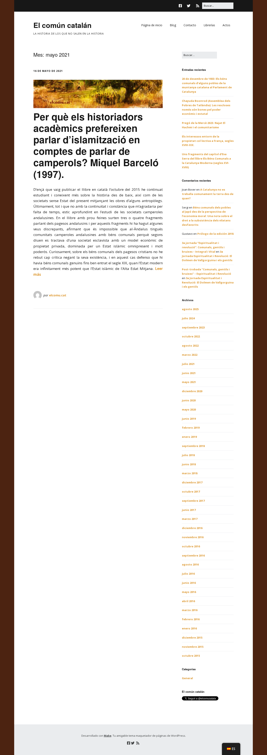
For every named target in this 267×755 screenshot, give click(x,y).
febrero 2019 (190, 427)
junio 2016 (189, 583)
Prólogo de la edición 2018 (215, 234)
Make (107, 736)
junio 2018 (189, 464)
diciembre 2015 (192, 637)
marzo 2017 (189, 519)
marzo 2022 (189, 355)
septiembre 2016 (193, 555)
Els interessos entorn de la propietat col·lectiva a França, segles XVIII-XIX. (208, 141)
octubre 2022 (191, 336)
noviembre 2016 (192, 537)
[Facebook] (181, 5)
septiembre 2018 (193, 446)
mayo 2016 (189, 592)
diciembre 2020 (192, 391)
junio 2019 (189, 419)
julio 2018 (188, 455)
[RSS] (197, 5)
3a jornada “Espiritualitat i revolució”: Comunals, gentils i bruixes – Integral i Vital (203, 247)
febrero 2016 (190, 619)
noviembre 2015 (192, 647)
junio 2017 (189, 510)
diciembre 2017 (192, 482)
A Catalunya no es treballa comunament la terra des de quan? (207, 194)
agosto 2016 (190, 564)
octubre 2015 (191, 656)
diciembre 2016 (192, 528)
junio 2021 (189, 373)
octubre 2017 (191, 491)
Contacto (190, 25)
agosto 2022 (190, 345)
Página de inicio (151, 25)
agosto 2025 (190, 309)
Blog (173, 25)
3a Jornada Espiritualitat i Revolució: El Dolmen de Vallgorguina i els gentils (207, 256)
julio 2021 (188, 364)
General (187, 678)
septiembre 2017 (193, 501)
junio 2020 (189, 400)
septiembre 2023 (193, 327)
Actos (226, 25)
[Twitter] (189, 5)
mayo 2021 (189, 382)
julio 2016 (188, 573)
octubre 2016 (191, 546)
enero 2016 (189, 628)
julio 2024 (188, 318)
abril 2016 (188, 601)
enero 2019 (189, 437)
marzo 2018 (189, 473)
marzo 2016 (189, 610)
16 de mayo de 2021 (48, 71)
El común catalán (62, 25)
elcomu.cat (57, 295)
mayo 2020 (189, 409)
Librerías (209, 25)
